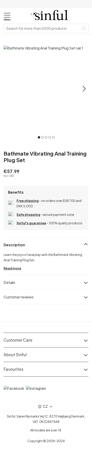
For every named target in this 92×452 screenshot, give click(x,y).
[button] (7, 17)
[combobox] (42, 28)
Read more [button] (12, 268)
